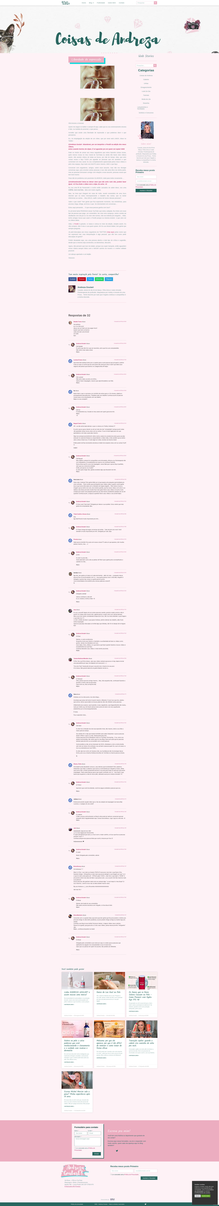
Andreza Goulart (81, 343)
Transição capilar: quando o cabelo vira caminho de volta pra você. (141, 1043)
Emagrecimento (146, 87)
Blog (90, 3)
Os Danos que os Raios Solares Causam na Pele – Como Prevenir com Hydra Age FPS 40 (140, 996)
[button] (72, 279)
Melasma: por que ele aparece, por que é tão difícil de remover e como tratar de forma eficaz (109, 1044)
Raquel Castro (78, 423)
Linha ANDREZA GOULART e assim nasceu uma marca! (77, 993)
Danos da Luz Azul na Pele (108, 992)
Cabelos (146, 79)
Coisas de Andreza (146, 75)
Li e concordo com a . (125, 1174)
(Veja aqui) (110, 232)
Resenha (146, 103)
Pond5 (76, 224)
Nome (76, 1130)
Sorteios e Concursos (146, 113)
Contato (121, 3)
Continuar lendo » (69, 1004)
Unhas (146, 83)
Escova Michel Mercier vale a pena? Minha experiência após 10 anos (77, 1094)
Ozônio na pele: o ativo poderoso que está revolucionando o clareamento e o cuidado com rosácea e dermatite (77, 1045)
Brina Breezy (77, 866)
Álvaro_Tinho (78, 764)
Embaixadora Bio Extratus (72, 1186)
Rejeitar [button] (198, 1196)
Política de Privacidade (131, 1174)
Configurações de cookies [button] (202, 1192)
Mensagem (77, 1136)
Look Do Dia (146, 91)
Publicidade (101, 3)
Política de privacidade (77, 1204)
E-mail (90, 1130)
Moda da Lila (146, 99)
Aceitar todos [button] (205, 1196)
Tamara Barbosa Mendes (81, 658)
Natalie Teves (78, 321)
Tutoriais (146, 95)
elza (75, 609)
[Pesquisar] (155, 2)
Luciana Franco (78, 360)
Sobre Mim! (112, 3)
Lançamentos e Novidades (142, 108)
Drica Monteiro (78, 915)
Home (84, 3)
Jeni (75, 828)
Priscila (76, 539)
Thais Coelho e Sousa (80, 514)
